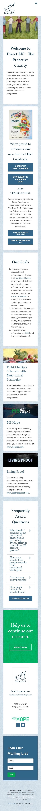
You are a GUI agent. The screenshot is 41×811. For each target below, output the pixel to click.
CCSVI (27, 333)
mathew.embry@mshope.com (20, 695)
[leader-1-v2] (20, 349)
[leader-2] (20, 404)
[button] (20, 540)
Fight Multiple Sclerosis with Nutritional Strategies (17, 373)
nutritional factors (23, 278)
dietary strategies (18, 296)
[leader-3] (20, 454)
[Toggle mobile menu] (36, 3)
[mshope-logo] (20, 718)
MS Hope (13, 423)
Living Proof (15, 472)
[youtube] (23, 725)
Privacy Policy (12, 804)
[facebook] (18, 725)
